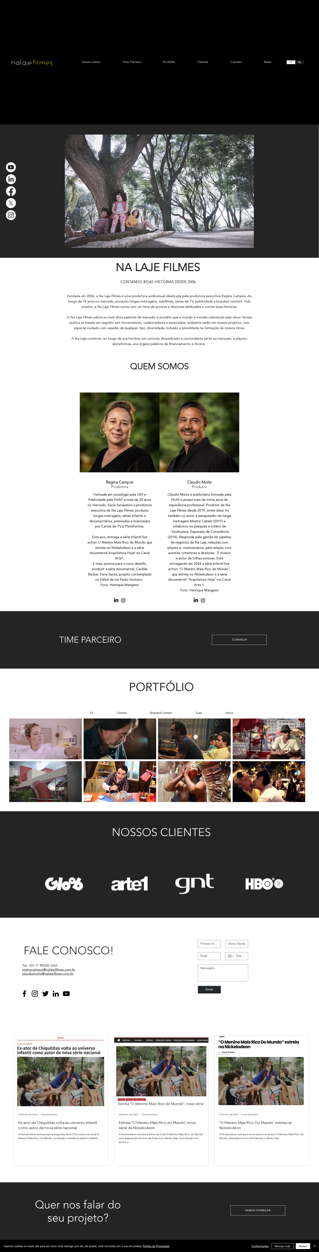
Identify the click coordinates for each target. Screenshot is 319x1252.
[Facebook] (11, 191)
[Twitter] (45, 993)
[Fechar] (314, 1246)
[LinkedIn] (11, 179)
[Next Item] (278, 883)
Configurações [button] (260, 1246)
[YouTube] (66, 993)
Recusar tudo (282, 1246)
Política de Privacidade (156, 1246)
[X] (11, 203)
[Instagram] (11, 215)
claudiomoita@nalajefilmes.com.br (48, 974)
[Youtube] (11, 167)
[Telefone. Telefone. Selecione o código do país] (231, 956)
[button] (247, 243)
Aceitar (303, 1246)
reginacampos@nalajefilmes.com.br (48, 969)
